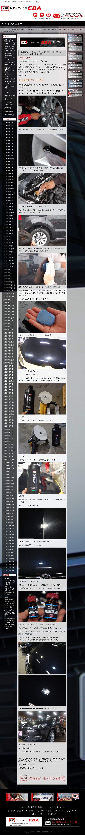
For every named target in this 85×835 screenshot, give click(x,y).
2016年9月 (7, 384)
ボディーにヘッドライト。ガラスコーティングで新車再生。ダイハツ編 (9, 590)
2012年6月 (7, 534)
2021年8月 (7, 258)
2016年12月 (8, 381)
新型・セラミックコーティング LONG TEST (10, 42)
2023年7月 (7, 197)
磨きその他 (8, 114)
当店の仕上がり (35, 29)
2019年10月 (8, 318)
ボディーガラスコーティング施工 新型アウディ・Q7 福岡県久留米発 (54, 777)
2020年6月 (7, 300)
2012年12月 (8, 516)
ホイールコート (54, 811)
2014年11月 (8, 447)
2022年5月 (7, 231)
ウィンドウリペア (9, 86)
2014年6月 (7, 462)
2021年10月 (8, 252)
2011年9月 (7, 561)
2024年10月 (8, 158)
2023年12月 (8, 183)
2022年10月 (8, 216)
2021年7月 (7, 261)
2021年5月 (7, 267)
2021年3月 (7, 273)
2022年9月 (7, 219)
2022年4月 (7, 234)
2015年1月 (7, 441)
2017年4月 (7, 372)
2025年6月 (7, 146)
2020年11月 (8, 285)
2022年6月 (7, 228)
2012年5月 (7, 537)
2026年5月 (7, 131)
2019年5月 (7, 330)
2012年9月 (7, 525)
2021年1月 (7, 279)
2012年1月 (7, 549)
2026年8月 (7, 122)
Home (23, 807)
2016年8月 (7, 387)
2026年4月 (7, 134)
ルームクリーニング (69, 811)
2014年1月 (7, 477)
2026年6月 (7, 128)
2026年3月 (7, 137)
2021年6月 (7, 264)
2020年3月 (7, 309)
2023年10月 (8, 189)
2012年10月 (8, 522)
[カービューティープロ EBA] (22, 8)
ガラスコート (8, 79)
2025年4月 (7, 149)
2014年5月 (7, 465)
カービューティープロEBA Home (11, 29)
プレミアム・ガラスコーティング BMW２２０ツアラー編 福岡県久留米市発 (31, 777)
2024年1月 (7, 180)
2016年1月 (7, 408)
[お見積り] (48, 16)
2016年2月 (7, 405)
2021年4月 (7, 270)
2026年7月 (7, 125)
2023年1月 (7, 210)
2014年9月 (7, 453)
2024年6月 (7, 167)
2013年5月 (7, 501)
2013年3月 (7, 507)
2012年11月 (8, 519)
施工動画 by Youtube (8, 108)
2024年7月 (7, 164)
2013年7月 (7, 495)
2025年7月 (7, 143)
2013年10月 (8, 486)
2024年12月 (8, 155)
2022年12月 (8, 213)
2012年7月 (7, 531)
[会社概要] (42, 16)
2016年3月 (7, 402)
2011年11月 (8, 555)
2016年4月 (7, 399)
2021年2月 (7, 276)
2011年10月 (8, 558)
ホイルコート (8, 95)
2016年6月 (7, 393)
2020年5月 (7, 303)
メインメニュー (13, 23)
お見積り (39, 807)
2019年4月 (7, 333)
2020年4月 (7, 306)
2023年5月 (7, 204)
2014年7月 (7, 459)
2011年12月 (8, 552)
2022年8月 (7, 222)
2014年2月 (7, 474)
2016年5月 (7, 396)
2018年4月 (7, 351)
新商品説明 (7, 112)
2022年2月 (7, 240)
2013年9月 (7, 489)
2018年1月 (7, 357)
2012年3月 (7, 543)
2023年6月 (7, 200)
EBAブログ (25, 29)
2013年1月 (7, 513)
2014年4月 (7, 468)
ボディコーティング (16, 811)
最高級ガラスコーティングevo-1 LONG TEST (9, 48)
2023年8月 (7, 194)
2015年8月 (7, 420)
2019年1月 (7, 339)
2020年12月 (8, 282)
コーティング (45, 29)
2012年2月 (7, 546)
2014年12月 (8, 444)
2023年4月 (7, 207)
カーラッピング (9, 98)
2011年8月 (7, 564)
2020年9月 (7, 291)
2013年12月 (8, 480)
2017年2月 (7, 378)
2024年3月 (7, 174)
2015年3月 (7, 435)
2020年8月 (7, 294)
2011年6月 (7, 570)
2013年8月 (7, 492)
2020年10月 (8, 288)
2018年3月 (7, 354)
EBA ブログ (49, 807)
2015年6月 (7, 426)
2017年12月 (8, 360)
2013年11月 (8, 483)
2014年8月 (7, 456)
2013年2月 (7, 510)
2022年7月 (7, 225)
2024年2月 (7, 177)
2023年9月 (7, 191)
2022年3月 (7, 237)
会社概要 (31, 807)
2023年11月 (8, 186)
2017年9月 (7, 366)
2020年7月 (7, 297)
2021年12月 (8, 246)
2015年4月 (7, 432)
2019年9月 (7, 321)
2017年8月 (7, 369)
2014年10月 (8, 450)
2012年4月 (7, 540)
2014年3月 (7, 471)
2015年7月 (7, 423)
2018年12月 (8, 342)
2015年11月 (8, 414)
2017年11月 (8, 363)
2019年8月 (7, 324)
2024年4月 (7, 170)
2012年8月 (7, 528)
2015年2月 (7, 438)
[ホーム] (35, 16)
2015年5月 (7, 429)
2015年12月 (8, 411)
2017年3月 (7, 375)
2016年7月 (7, 390)
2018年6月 (7, 348)
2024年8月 (7, 161)
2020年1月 (7, 315)
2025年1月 (7, 152)
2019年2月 (7, 336)
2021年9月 (7, 255)
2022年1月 (7, 243)
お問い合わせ (60, 807)
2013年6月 (7, 498)
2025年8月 (7, 140)
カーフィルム (30, 811)
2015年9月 (7, 417)
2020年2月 (7, 312)
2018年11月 (8, 345)
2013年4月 (7, 504)
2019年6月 (7, 327)
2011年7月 (7, 567)
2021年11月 (8, 249)
